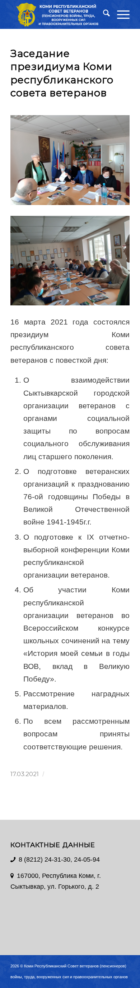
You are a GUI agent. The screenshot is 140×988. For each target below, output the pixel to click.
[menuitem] (103, 14)
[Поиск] (103, 14)
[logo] (58, 14)
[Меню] (120, 14)
